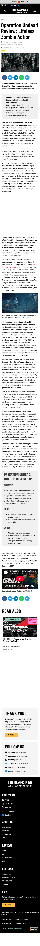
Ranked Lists (7, 881)
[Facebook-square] (2, 5)
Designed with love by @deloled (11, 928)
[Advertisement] (20, 215)
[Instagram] (5, 5)
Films (3, 19)
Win (3, 861)
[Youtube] (15, 5)
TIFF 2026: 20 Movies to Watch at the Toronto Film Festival (17, 640)
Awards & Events (8, 877)
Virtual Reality (8, 857)
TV (3, 854)
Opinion (5, 884)
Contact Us (6, 834)
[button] (5, 11)
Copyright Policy (21, 920)
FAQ (3, 838)
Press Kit (5, 831)
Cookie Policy (21, 923)
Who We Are (6, 827)
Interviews (6, 874)
